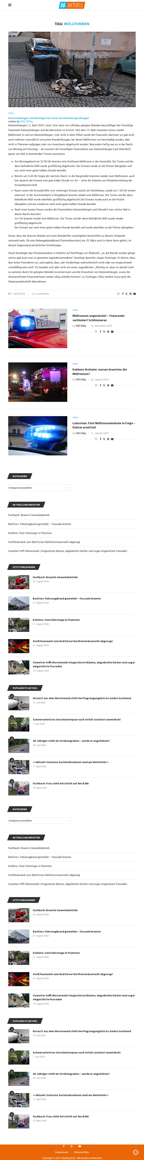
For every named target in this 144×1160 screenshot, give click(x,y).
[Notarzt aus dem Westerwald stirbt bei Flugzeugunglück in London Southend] (18, 1036)
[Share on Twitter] (126, 293)
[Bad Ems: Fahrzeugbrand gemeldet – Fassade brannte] (18, 936)
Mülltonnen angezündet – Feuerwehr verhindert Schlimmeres (99, 318)
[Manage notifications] (136, 1152)
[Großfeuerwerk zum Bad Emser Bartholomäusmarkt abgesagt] (18, 979)
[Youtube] (79, 1146)
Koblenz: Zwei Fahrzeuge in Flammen (30, 866)
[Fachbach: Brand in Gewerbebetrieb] (18, 915)
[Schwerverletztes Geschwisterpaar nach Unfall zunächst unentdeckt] (18, 1057)
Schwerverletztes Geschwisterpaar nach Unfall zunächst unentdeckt (77, 1052)
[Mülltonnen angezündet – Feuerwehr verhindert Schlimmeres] (37, 328)
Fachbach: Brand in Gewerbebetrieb (28, 848)
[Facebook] (63, 1146)
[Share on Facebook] (122, 293)
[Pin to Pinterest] (130, 293)
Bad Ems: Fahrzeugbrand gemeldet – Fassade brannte (39, 857)
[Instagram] (71, 1146)
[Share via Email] (134, 293)
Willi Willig (26, 121)
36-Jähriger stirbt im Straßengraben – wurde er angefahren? (71, 1073)
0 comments (42, 293)
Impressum (61, 1152)
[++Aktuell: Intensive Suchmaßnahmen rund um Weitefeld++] (18, 1100)
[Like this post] (118, 293)
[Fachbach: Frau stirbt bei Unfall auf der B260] (18, 1121)
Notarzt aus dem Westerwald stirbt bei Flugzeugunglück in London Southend (82, 1031)
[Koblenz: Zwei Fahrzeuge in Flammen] (18, 958)
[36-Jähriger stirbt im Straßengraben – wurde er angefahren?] (18, 1079)
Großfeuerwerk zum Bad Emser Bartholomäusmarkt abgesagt (44, 875)
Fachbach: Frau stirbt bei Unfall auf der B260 (61, 1116)
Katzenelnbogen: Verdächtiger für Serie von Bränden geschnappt (48, 118)
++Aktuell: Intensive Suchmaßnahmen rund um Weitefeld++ (71, 1095)
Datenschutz (81, 1152)
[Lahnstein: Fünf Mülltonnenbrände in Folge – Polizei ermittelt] (37, 436)
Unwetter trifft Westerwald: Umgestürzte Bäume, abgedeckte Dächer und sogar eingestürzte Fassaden (67, 884)
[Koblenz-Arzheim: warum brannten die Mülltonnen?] (37, 382)
